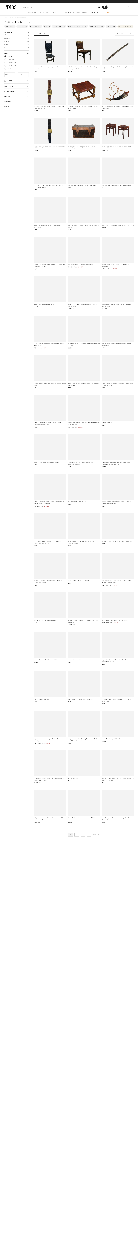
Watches (76, 12)
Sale (108, 12)
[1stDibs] (10, 7)
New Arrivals (33, 12)
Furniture (44, 12)
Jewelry (68, 12)
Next (95, 834)
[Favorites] (129, 7)
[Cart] (132, 7)
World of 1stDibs (97, 12)
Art (61, 12)
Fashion (85, 12)
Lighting (54, 12)
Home (5, 17)
